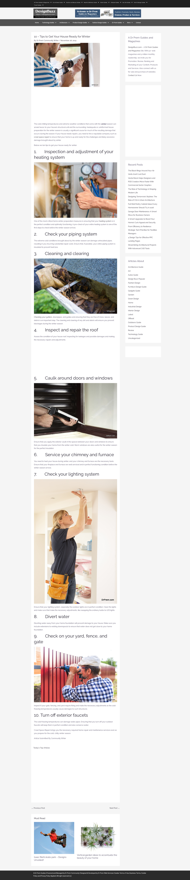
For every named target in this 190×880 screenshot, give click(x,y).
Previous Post (38, 808)
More (129, 23)
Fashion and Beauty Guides (73, 2)
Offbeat (131, 318)
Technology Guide (135, 334)
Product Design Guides (80, 23)
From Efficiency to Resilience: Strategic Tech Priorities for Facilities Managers (142, 230)
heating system (105, 221)
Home (37, 23)
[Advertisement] (75, 105)
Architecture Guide (135, 267)
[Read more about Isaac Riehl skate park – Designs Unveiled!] (54, 838)
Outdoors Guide (134, 322)
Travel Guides (37, 5)
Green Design (133, 299)
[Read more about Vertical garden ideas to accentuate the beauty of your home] (97, 837)
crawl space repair (41, 137)
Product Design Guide (137, 326)
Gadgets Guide (134, 291)
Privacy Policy (45, 876)
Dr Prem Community (72, 873)
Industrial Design (135, 307)
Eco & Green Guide (58, 2)
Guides (43, 873)
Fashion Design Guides (99, 23)
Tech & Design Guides (139, 2)
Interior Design (134, 311)
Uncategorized (134, 338)
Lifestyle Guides (115, 2)
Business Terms (135, 873)
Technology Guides (48, 23)
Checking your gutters (43, 317)
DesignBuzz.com (135, 47)
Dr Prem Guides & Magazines (41, 2)
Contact (138, 23)
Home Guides (103, 2)
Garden (131, 295)
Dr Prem (38, 873)
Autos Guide (133, 275)
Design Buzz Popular (136, 279)
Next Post (115, 808)
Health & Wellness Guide (90, 2)
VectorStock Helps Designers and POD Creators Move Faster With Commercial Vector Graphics (141, 181)
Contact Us (132, 75)
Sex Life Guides (126, 2)
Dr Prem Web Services (105, 873)
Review (131, 330)
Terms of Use (124, 873)
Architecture (63, 23)
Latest (130, 314)
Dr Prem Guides (117, 23)
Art (129, 271)
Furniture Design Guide (137, 287)
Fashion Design (134, 283)
